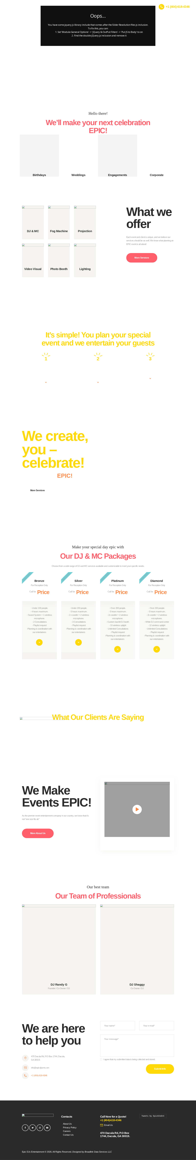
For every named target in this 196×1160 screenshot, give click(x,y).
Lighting (85, 269)
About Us (67, 1124)
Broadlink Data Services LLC (98, 1152)
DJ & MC (33, 231)
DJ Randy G (59, 984)
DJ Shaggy (137, 984)
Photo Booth (59, 269)
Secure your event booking (98, 369)
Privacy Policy (69, 1127)
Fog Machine (59, 231)
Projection (85, 231)
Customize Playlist (150, 368)
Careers (67, 1131)
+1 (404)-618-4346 (39, 1075)
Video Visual (32, 269)
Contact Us (68, 1135)
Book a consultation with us (46, 369)
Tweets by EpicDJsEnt (152, 1116)
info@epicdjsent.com (40, 1067)
